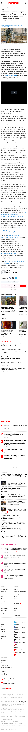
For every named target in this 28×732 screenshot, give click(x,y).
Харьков (3, 631)
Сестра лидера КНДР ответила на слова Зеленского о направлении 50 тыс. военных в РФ (15, 434)
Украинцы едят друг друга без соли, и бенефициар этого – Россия (13, 344)
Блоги (15, 596)
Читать (23, 286)
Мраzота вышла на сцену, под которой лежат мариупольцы (13, 369)
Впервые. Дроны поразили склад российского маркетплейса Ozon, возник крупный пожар (16, 503)
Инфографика (4, 610)
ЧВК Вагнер (15, 281)
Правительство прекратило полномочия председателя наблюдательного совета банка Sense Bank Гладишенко (13, 517)
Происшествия (4, 608)
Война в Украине (5, 589)
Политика (3, 591)
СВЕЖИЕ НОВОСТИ (7, 470)
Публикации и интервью (20, 591)
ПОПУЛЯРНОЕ (5, 422)
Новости (3, 586)
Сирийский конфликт (6, 281)
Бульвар (4, 318)
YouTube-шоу (17, 613)
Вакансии (3, 660)
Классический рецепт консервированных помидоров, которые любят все (7, 332)
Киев (2, 622)
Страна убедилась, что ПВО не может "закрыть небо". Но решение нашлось (15, 427)
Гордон (2, 7)
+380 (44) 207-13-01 (8, 679)
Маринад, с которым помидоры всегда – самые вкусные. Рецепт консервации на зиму (15, 563)
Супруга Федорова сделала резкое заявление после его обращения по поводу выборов (13, 577)
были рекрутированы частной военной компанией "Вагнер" (12, 230)
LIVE (15, 601)
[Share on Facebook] (10, 278)
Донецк (3, 629)
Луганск (3, 638)
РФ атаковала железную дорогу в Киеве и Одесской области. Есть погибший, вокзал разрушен (16, 483)
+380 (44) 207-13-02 (8, 681)
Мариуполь (3, 636)
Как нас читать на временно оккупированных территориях (5, 672)
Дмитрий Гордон (20, 622)
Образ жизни (4, 605)
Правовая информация (6, 667)
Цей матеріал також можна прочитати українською (12, 25)
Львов (2, 624)
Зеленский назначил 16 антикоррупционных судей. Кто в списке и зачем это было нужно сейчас (13, 523)
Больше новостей (14, 541)
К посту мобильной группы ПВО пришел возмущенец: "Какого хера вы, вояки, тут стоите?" (13, 351)
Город (2, 619)
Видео (15, 608)
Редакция (3, 662)
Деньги (2, 594)
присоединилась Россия (9, 254)
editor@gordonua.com (9, 683)
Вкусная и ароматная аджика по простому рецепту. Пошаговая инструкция (15, 556)
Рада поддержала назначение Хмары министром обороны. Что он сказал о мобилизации (14, 457)
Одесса (2, 626)
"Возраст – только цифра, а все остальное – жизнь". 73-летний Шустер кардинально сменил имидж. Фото (15, 550)
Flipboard (18, 644)
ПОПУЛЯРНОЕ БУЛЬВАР (8, 544)
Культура (3, 601)
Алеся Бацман (19, 639)
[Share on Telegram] (16, 278)
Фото (15, 605)
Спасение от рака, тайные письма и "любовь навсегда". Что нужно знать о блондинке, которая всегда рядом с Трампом (13, 510)
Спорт (2, 598)
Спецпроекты (17, 615)
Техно (2, 603)
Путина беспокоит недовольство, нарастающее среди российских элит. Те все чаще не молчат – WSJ (13, 536)
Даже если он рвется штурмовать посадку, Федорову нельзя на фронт (13, 357)
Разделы (16, 586)
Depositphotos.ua (23, 701)
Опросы (16, 610)
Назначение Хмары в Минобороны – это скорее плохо (13, 450)
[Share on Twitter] (13, 278)
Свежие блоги (6, 341)
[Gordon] (13, 3)
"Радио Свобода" (11, 76)
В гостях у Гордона (18, 594)
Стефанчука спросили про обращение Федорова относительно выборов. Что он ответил (12, 530)
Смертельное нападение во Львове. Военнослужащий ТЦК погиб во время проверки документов (14, 490)
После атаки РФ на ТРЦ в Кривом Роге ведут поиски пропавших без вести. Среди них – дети (13, 496)
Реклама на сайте (5, 665)
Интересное (4, 613)
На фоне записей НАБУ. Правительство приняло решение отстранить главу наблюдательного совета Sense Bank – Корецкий (15, 442)
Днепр (2, 634)
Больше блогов (14, 374)
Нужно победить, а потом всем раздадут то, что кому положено (11, 363)
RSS (17, 647)
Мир (7, 7)
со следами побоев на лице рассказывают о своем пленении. (13, 214)
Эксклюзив (16, 603)
